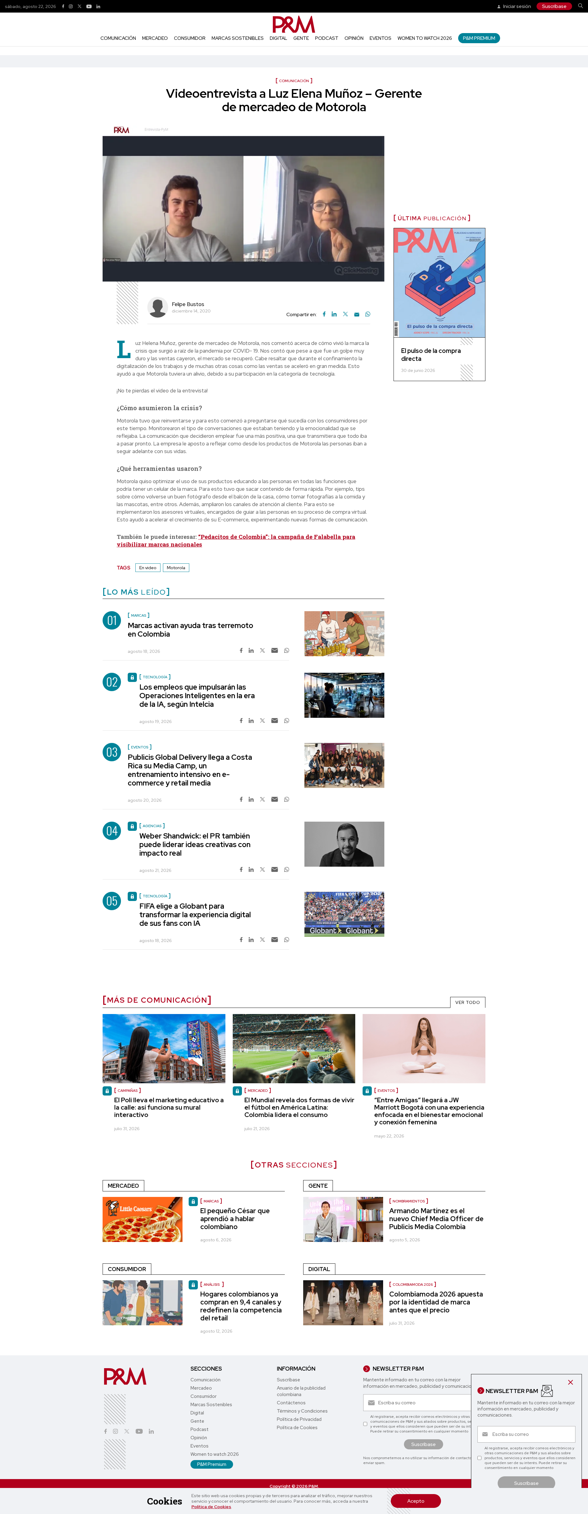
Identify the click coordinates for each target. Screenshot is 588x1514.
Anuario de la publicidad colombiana (301, 1391)
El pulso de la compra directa (431, 355)
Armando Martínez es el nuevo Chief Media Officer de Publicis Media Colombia (436, 1218)
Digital (278, 38)
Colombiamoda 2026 (413, 1284)
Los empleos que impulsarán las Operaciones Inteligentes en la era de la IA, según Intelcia (197, 695)
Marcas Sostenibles (238, 38)
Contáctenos (291, 1403)
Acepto (415, 1501)
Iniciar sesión (516, 6)
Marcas (211, 1201)
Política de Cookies (211, 1506)
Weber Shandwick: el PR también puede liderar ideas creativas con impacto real (195, 844)
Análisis (212, 1284)
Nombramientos (409, 1201)
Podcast (326, 38)
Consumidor (189, 38)
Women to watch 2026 (425, 38)
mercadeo (258, 1090)
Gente (301, 38)
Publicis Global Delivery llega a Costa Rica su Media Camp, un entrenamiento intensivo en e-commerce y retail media (190, 770)
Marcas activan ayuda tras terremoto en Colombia (190, 630)
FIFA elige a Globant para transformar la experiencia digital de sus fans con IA (195, 914)
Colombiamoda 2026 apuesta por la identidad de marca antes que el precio (436, 1302)
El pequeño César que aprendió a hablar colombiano (235, 1218)
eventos (386, 1090)
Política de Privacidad (299, 1419)
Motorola (176, 567)
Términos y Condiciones (302, 1411)
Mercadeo (155, 38)
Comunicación (118, 38)
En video (147, 567)
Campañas (128, 1090)
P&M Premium (479, 38)
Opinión (354, 38)
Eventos (380, 38)
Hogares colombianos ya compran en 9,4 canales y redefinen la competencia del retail (241, 1306)
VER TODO (467, 1002)
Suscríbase (554, 6)
